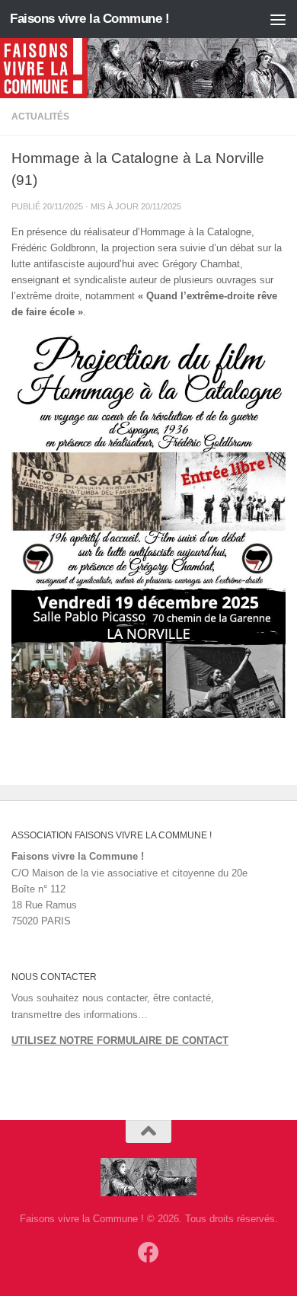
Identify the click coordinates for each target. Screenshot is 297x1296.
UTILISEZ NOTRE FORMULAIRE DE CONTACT (119, 1040)
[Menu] (278, 19)
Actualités (40, 116)
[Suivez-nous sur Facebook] (148, 1252)
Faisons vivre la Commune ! (89, 18)
